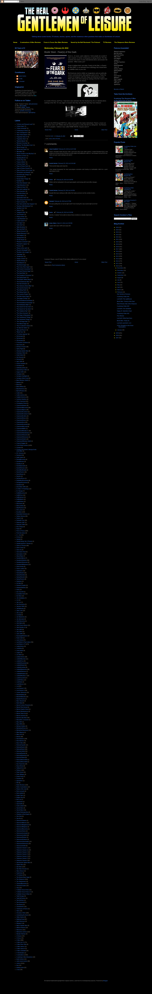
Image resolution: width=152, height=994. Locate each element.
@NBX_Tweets (25, 107)
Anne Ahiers (53, 223)
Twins (18, 911)
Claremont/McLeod (21, 426)
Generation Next (21, 552)
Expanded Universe (22, 514)
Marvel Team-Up (21, 713)
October (119, 273)
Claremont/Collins (21, 416)
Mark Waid (19, 703)
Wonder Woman (21, 934)
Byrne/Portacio (20, 391)
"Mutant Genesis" (21, 231)
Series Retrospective (22, 812)
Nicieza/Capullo (20, 745)
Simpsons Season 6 (22, 860)
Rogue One (19, 797)
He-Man (18, 583)
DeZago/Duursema (21, 482)
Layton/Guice (20, 646)
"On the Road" (20, 239)
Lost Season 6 (20, 690)
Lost (17, 686)
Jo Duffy (18, 615)
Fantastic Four (20, 520)
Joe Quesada (20, 619)
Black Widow (20, 386)
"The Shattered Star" (22, 311)
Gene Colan (19, 547)
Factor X (18, 518)
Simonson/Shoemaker (22, 841)
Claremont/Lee (20, 422)
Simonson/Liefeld (21, 835)
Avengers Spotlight (21, 376)
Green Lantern (20, 568)
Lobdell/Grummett (21, 663)
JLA (17, 600)
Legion (18, 652)
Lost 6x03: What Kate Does (124, 318)
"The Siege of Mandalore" (23, 315)
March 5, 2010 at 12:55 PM (64, 223)
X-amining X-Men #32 (123, 313)
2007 (117, 338)
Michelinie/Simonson (22, 730)
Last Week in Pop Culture (23, 642)
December (120, 268)
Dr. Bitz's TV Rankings (22, 489)
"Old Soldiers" (20, 235)
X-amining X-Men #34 (123, 296)
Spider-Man (19, 864)
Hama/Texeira (20, 579)
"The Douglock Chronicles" (24, 275)
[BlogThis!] (77, 136)
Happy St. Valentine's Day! (124, 311)
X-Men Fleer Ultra (21, 944)
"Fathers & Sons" (21, 187)
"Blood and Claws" (21, 149)
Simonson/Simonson (22, 843)
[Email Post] (71, 136)
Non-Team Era (20, 764)
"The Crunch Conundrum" (23, 269)
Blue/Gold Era (20, 388)
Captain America (21, 397)
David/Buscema (20, 459)
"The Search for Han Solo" (23, 307)
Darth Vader (19, 457)
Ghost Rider (19, 556)
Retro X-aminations (21, 787)
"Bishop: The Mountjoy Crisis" (24, 145)
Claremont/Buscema (22, 407)
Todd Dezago (20, 896)
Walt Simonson (20, 921)
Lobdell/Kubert (20, 665)
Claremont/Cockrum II (22, 414)
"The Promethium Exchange (24, 300)
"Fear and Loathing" (22, 189)
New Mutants (20, 738)
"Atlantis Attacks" (21, 141)
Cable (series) (20, 395)
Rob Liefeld (19, 793)
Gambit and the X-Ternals (23, 543)
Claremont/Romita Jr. (22, 430)
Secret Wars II (20, 810)
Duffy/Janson (20, 497)
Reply (51, 157)
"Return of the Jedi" (21, 248)
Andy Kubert (19, 355)
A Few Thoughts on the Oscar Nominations (125, 326)
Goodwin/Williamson (22, 564)
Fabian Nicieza (20, 516)
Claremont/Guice (21, 420)
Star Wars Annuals (21, 869)
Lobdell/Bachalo (21, 659)
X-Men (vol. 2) (20, 942)
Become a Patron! (119, 89)
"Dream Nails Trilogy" (22, 179)
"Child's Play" (20, 160)
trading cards (20, 967)
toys (17, 965)
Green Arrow (19, 566)
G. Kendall (21, 81)
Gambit (18, 539)
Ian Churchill (20, 591)
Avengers (19, 374)
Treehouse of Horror (22, 908)
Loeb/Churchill (20, 678)
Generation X (20, 554)
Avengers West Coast (22, 378)
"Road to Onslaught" (22, 250)
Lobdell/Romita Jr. (21, 675)
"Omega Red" (20, 237)
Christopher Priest (21, 403)
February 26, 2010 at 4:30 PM (64, 212)
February (120, 292)
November (120, 270)
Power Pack (19, 776)
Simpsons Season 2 (22, 852)
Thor (17, 887)
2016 (117, 251)
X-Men (18, 940)
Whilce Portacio (20, 927)
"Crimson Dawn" (21, 164)
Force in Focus (20, 531)
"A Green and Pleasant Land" (24, 124)
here (35, 95)
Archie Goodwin (20, 363)
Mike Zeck (19, 734)
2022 (117, 237)
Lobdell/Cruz (20, 661)
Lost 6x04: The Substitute (124, 308)
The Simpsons (20, 879)
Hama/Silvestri (20, 577)
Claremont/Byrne (21, 409)
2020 (117, 242)
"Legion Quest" (20, 220)
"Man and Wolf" (20, 229)
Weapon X (19, 923)
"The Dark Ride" (20, 273)
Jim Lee (18, 612)
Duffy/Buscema (20, 493)
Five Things (19, 526)
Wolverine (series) (21, 932)
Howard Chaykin (21, 585)
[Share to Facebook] (81, 136)
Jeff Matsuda (20, 608)
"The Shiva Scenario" (22, 313)
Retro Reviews (20, 785)
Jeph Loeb (19, 610)
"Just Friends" (20, 214)
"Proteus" (19, 246)
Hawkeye (19, 581)
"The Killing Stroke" (21, 292)
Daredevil (19, 455)
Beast (18, 384)
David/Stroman (20, 468)
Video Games (20, 917)
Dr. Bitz (20, 78)
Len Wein (19, 654)
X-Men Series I (20, 946)
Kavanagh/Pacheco (22, 636)
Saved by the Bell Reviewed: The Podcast (85, 42)
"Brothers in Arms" (21, 155)
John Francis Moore (22, 625)
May (118, 285)
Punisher (19, 778)
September (120, 275)
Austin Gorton (53, 163)
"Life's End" (19, 225)
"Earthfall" (19, 181)
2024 (117, 232)
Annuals (18, 359)
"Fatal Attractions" (21, 185)
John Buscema (20, 621)
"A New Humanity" (21, 128)
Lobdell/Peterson (21, 671)
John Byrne (19, 623)
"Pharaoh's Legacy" (21, 244)
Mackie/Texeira (20, 699)
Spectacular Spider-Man (23, 862)
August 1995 (20, 372)
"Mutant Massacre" (21, 233)
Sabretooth (19, 801)
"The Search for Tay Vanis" (23, 309)
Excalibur (19, 512)
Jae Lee (18, 602)
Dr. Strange (19, 491)
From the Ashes (20, 533)
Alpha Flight (19, 349)
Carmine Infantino (21, 399)
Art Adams (19, 365)
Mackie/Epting (20, 694)
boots (50, 138)
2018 (117, 246)
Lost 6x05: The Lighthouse (124, 299)
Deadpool (19, 484)
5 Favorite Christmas (22, 342)
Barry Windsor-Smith (22, 380)
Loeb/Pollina (20, 680)
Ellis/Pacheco (20, 507)
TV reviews (19, 875)
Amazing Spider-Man (22, 351)
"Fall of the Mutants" (22, 183)
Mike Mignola (20, 732)
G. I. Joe (18, 535)
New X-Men (19, 743)
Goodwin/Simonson (22, 562)
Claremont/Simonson (22, 437)
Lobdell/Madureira (21, 669)
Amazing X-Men (20, 353)
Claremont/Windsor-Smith (23, 441)
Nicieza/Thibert (20, 757)
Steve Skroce (20, 871)
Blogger (105, 980)
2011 (117, 263)
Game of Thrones (21, 545)
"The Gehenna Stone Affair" (24, 286)
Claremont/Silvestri (21, 435)
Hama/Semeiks (20, 575)
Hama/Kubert (20, 573)
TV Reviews (107, 42)
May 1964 (19, 722)
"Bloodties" (19, 151)
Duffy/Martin (19, 499)
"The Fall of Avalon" (21, 283)
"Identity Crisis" (20, 208)
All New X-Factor (21, 346)
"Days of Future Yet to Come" (24, 170)
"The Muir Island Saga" (22, 296)
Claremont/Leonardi (22, 424)
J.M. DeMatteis (20, 598)
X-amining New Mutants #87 (128, 174)
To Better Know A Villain (23, 894)
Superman (19, 873)
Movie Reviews (56, 138)
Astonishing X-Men (21, 370)
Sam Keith (19, 803)
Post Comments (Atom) (58, 265)
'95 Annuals (19, 340)
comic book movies (21, 961)
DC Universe (20, 453)
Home (15, 42)
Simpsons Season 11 (22, 850)
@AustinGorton (33, 104)
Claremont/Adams (21, 405)
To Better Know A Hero (22, 890)
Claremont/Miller (21, 428)
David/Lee (19, 463)
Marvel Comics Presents (23, 705)
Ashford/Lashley (21, 367)
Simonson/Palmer (21, 837)
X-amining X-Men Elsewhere (24, 957)
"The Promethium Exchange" (24, 302)
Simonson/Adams (21, 820)
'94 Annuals (19, 338)
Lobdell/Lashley (20, 667)
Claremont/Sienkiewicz (22, 433)
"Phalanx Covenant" (22, 241)
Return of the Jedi (21, 789)
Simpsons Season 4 (22, 856)
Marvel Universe (21, 715)
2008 (117, 335)
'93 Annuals (19, 336)
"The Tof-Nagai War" (22, 321)
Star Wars (19, 866)
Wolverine (19, 929)
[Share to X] (79, 136)
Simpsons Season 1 (22, 848)
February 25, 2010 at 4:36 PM (64, 179)
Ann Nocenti (19, 357)
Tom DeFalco (20, 900)
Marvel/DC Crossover (22, 719)
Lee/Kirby (19, 648)
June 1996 (19, 633)
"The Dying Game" (21, 277)
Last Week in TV (21, 644)
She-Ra (18, 818)
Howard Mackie (20, 587)
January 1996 (20, 606)
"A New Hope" (20, 126)
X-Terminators (20, 953)
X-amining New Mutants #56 (128, 160)
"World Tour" (19, 332)
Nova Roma (19, 766)
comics (18, 963)
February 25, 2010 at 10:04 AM (66, 163)
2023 (117, 234)
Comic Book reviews (22, 445)
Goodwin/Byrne (20, 558)
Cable (18, 393)
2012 (117, 261)
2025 (117, 230)
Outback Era (19, 768)
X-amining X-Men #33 (123, 306)
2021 (117, 239)
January (119, 330)
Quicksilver (19, 780)
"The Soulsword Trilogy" (23, 319)
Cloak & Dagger (20, 443)
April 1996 (19, 361)
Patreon (18, 770)
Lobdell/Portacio (21, 673)
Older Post (104, 130)
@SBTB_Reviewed (25, 111)
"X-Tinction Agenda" (22, 334)
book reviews (20, 959)
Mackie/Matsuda (21, 696)
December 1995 (21, 486)
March (119, 289)
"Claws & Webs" (20, 162)
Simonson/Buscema (22, 829)
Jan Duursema (20, 604)
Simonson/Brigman (21, 827)
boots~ (51, 179)
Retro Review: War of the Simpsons (127, 304)
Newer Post (48, 130)
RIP (17, 782)
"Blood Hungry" (20, 147)
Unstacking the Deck (22, 915)
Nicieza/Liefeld (20, 751)
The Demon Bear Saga (22, 877)
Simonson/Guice (21, 831)
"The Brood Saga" (21, 265)
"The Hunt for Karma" (22, 288)
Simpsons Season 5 (22, 858)
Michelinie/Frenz (21, 728)
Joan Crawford (53, 149)
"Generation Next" (21, 197)
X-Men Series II (20, 948)
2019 (117, 244)
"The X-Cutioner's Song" (23, 325)
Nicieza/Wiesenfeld (21, 761)
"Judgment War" (20, 212)
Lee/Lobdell (19, 650)
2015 (117, 254)
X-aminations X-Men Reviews (30, 42)
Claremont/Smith (21, 439)
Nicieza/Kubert (20, 749)
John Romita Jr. (20, 627)
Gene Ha (19, 549)
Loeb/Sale (19, 682)
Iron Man (18, 596)
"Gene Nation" (20, 195)
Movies (18, 736)
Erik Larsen (19, 510)
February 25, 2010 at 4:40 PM (66, 190)
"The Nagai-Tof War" (22, 298)
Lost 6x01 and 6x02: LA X (124, 323)
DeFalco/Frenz (20, 478)
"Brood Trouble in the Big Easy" (25, 153)
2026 (117, 227)
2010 (117, 266)
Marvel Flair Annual (21, 707)
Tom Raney (19, 904)
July (118, 280)
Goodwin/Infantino (21, 560)
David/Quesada (20, 465)
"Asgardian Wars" (21, 139)
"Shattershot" (20, 256)
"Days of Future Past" (22, 166)
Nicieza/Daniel (20, 747)
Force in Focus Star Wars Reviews (56, 42)
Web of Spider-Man (21, 925)
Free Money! (120, 316)
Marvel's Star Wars (21, 717)
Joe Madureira (20, 617)
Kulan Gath (19, 638)
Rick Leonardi (20, 791)
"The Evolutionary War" (22, 281)
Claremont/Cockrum (22, 412)
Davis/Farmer (20, 472)
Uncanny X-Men (21, 913)
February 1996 (20, 524)
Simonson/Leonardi (22, 833)
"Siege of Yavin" (20, 258)
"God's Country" (20, 202)
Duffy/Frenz (19, 495)
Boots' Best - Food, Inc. (123, 320)
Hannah (51, 201)
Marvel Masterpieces (22, 711)
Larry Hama (19, 640)
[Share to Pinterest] (82, 136)
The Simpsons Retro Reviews (124, 42)
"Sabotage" (19, 254)
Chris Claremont (21, 401)
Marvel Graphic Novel (22, 709)
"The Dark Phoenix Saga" (23, 271)
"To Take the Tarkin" (21, 328)
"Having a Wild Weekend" (23, 206)
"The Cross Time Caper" (23, 267)
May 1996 (19, 724)
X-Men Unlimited (21, 950)
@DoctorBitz (22, 105)
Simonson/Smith (21, 845)
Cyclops (18, 447)
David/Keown (20, 461)
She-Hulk (19, 816)
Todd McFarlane (21, 898)
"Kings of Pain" (20, 216)
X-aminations (20, 955)
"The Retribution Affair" (22, 304)
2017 (117, 249)
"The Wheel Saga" (21, 323)
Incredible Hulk (20, 594)
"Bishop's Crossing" (21, 143)
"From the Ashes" (21, 193)
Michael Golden (20, 726)
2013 (117, 258)
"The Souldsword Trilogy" (23, 317)
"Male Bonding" (20, 227)
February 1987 (20, 522)
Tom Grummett (20, 902)
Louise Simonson (21, 692)
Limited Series (20, 657)
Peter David (19, 772)
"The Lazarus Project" (22, 294)
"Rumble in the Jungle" (22, 252)
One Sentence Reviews (123, 294)
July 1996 (19, 631)
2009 (117, 333)
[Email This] (75, 136)
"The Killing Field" (21, 290)
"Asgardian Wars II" (21, 137)
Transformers (20, 906)
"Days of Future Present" (23, 168)
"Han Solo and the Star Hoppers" (25, 204)
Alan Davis (19, 344)
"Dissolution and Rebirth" (23, 172)
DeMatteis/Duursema (22, 480)
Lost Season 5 (20, 688)
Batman (18, 382)
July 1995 (19, 629)
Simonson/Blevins (21, 822)
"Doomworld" (20, 176)
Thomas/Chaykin (21, 885)
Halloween (19, 570)
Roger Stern (19, 795)
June (118, 282)
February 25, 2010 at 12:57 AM (67, 149)
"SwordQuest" (20, 262)
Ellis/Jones (19, 503)
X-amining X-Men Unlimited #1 (129, 188)
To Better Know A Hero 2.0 (23, 892)
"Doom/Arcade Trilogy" (22, 174)
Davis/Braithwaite (21, 470)
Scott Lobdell (20, 806)
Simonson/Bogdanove (22, 824)
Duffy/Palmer (20, 501)
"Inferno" (18, 210)
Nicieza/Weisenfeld (21, 759)
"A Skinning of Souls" (22, 130)
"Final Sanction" (20, 191)
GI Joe (18, 537)
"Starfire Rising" (20, 260)
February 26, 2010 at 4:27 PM (62, 201)
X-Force (18, 938)
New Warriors (20, 740)
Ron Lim (18, 799)
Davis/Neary (19, 474)
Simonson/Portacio (21, 839)
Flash (18, 528)
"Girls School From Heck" (23, 200)
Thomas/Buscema (21, 883)
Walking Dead (20, 919)
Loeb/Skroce (20, 684)
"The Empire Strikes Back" (23, 279)
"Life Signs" (19, 223)
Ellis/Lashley (20, 505)
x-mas (18, 969)
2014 (117, 256)
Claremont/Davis (21, 418)
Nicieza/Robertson (21, 755)
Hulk (17, 589)
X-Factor (18, 936)
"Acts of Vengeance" (22, 132)
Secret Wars (19, 808)
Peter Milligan (20, 774)
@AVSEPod (32, 112)
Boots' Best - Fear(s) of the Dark (126, 301)
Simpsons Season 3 (22, 854)
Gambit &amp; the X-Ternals (24, 541)
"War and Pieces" (21, 330)
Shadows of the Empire (22, 814)
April (118, 287)
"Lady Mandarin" (21, 218)
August (119, 277)
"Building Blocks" (21, 158)
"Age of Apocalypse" (22, 134)
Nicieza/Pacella (20, 753)
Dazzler (18, 476)
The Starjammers (21, 881)
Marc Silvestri (20, 701)
